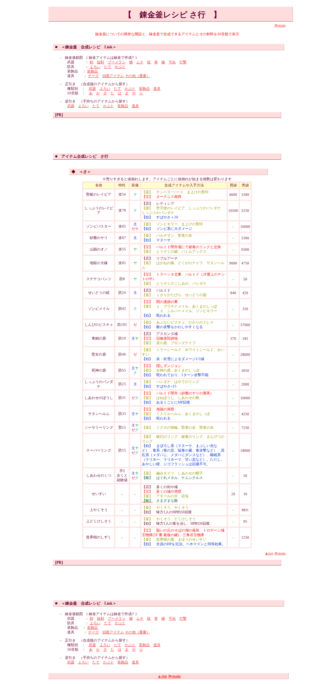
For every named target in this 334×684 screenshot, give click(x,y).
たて (107, 67)
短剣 (100, 62)
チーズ (93, 76)
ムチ (140, 62)
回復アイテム (113, 76)
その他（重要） (137, 76)
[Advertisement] (167, 134)
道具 (156, 88)
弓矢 (172, 62)
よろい (95, 67)
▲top (269, 553)
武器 (92, 88)
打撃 (183, 62)
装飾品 (92, 71)
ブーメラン (117, 62)
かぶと (120, 67)
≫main (280, 25)
